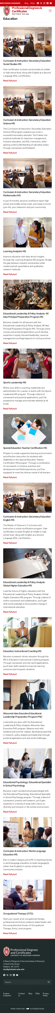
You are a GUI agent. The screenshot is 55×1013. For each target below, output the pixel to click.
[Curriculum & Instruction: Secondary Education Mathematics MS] (27, 173)
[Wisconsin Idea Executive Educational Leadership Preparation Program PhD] (27, 695)
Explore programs (7, 994)
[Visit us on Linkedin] (47, 3)
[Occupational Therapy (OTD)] (27, 895)
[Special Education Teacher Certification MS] (27, 429)
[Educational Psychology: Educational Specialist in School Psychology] (27, 763)
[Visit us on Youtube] (51, 3)
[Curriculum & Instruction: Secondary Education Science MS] (27, 101)
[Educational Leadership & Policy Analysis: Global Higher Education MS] (27, 563)
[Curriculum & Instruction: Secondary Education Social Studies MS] (27, 42)
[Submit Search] (49, 982)
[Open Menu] (52, 10)
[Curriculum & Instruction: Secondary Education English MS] (27, 498)
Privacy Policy (46, 994)
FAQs (32, 3)
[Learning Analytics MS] (27, 232)
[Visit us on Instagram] (44, 3)
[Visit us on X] (41, 3)
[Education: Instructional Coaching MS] (27, 632)
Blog (26, 3)
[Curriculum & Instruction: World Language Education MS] (27, 832)
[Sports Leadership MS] (27, 364)
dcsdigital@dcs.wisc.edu (13, 969)
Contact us (21, 994)
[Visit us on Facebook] (38, 3)
